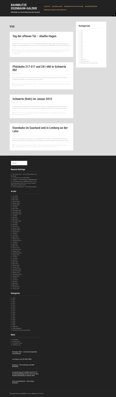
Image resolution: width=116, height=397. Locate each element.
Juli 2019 (14, 233)
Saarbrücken (30, 146)
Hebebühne (20, 51)
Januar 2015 (15, 288)
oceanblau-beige (30, 51)
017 (36, 84)
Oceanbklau (55, 84)
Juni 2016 (15, 258)
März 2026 (15, 199)
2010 (81, 31)
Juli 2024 (14, 206)
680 (43, 84)
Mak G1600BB (52, 113)
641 (36, 145)
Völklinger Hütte (48, 146)
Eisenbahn (63, 50)
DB (55, 145)
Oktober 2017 (16, 239)
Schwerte (17, 85)
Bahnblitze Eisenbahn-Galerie (24, 6)
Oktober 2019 (16, 230)
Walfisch (55, 146)
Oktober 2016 (16, 251)
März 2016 (15, 263)
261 (25, 50)
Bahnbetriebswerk (34, 50)
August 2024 (15, 205)
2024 (81, 54)
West (23, 85)
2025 (81, 56)
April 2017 (15, 244)
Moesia (34, 393)
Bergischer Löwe (44, 50)
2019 (81, 45)
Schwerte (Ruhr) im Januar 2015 (32, 99)
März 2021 (15, 219)
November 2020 (16, 221)
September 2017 (17, 240)
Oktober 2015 (16, 272)
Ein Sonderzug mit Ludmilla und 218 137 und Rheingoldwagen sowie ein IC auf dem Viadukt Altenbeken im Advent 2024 (24, 183)
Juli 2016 (14, 256)
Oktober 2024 (16, 203)
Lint (24, 51)
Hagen (15, 51)
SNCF (40, 146)
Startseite (47, 6)
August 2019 (15, 231)
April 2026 (15, 198)
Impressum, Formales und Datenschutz (55, 10)
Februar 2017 (16, 247)
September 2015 (17, 274)
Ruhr (22, 114)
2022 (81, 50)
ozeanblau (61, 84)
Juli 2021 (14, 215)
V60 (51, 51)
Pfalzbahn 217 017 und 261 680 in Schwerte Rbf (39, 68)
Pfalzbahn (67, 84)
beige (50, 84)
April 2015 (15, 283)
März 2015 (15, 285)
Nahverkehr (15, 146)
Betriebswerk (51, 50)
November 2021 (16, 212)
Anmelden (15, 339)
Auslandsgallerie (57, 6)
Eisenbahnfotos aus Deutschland (73, 6)
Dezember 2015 (16, 269)
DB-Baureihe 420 (39, 113)
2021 (81, 48)
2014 (81, 38)
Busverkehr (51, 145)
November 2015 (16, 271)
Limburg (64, 145)
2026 (81, 57)
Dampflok (57, 50)
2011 (81, 32)
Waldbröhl (55, 51)
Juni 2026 (15, 196)
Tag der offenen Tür (45, 51)
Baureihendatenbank (91, 6)
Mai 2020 (14, 224)
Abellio (28, 50)
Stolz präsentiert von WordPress (18, 393)
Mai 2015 (14, 281)
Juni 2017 (15, 242)
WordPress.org (16, 345)
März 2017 (15, 246)
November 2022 (16, 210)
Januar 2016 (15, 267)
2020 (81, 47)
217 (38, 84)
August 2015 (15, 276)
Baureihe (46, 84)
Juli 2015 (14, 278)
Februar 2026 (16, 201)
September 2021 (17, 214)
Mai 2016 (14, 260)
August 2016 (15, 255)
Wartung (61, 51)
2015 (15, 50)
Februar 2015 (16, 287)
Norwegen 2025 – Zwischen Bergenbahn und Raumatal (24, 352)
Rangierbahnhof (16, 114)
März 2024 (15, 208)
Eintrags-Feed (16, 341)
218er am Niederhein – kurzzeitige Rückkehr (25, 186)
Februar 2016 (16, 265)
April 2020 (15, 226)
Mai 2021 (14, 217)
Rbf (13, 85)
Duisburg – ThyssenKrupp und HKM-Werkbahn (25, 179)
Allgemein (19, 50)
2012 (81, 34)
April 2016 (15, 262)
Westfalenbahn (16, 53)
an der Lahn (40, 145)
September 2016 (17, 253)
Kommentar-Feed (17, 343)
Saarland (36, 146)
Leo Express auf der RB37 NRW (21, 178)
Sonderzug (37, 51)
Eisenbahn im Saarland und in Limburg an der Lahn (40, 129)
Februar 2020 (16, 228)
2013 (15, 145)
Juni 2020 (15, 222)
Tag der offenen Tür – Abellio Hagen (34, 36)
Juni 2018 (15, 235)
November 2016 (16, 249)
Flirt (67, 50)
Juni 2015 (15, 279)
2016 (81, 41)
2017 (81, 43)
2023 (81, 52)
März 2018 (15, 237)
